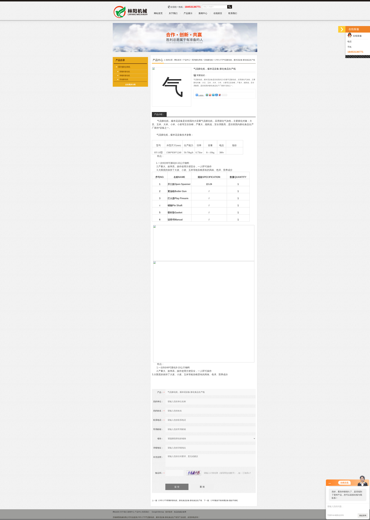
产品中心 (186, 60)
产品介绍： (159, 114)
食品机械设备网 (180, 512)
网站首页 (158, 13)
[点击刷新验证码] (194, 473)
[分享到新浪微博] (210, 95)
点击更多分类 (130, 85)
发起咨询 (362, 516)
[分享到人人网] (216, 95)
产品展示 (188, 13)
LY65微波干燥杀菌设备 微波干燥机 (224, 500)
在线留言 (217, 13)
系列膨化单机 (124, 67)
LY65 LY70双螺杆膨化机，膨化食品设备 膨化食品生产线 (180, 500)
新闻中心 (203, 13)
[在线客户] (341, 29)
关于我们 (173, 13)
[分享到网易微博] (219, 95)
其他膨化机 (124, 79)
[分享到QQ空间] (206, 95)
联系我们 (232, 13)
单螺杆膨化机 (125, 76)
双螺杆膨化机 (125, 72)
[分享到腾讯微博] (213, 95)
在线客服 (357, 36)
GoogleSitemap (158, 512)
